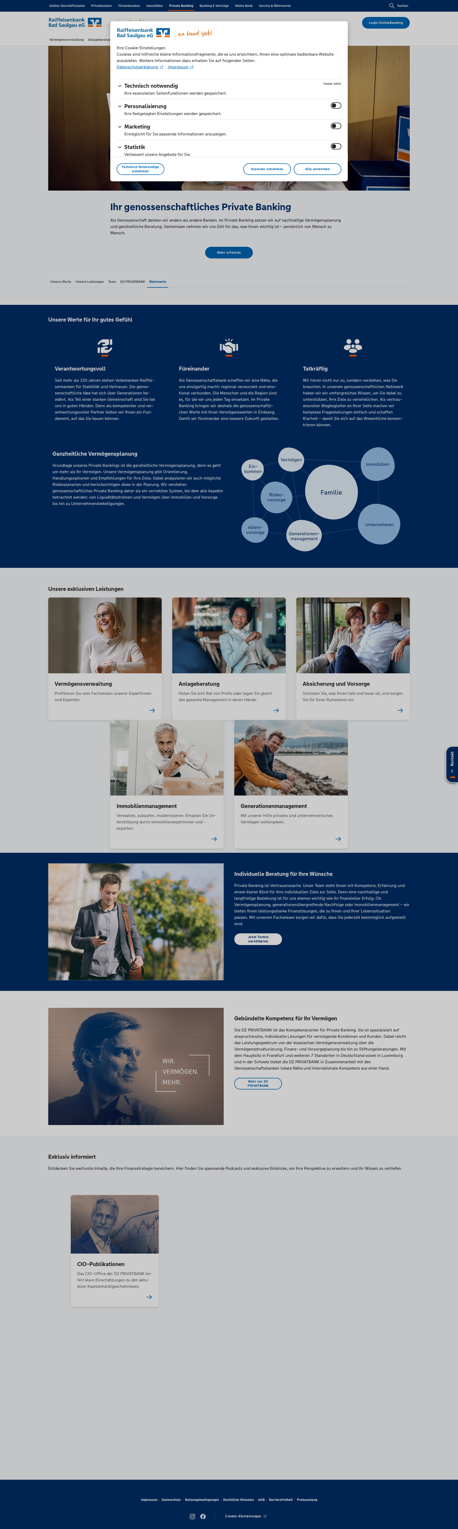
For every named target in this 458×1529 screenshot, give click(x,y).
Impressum (178, 66)
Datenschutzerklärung (138, 66)
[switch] (336, 105)
